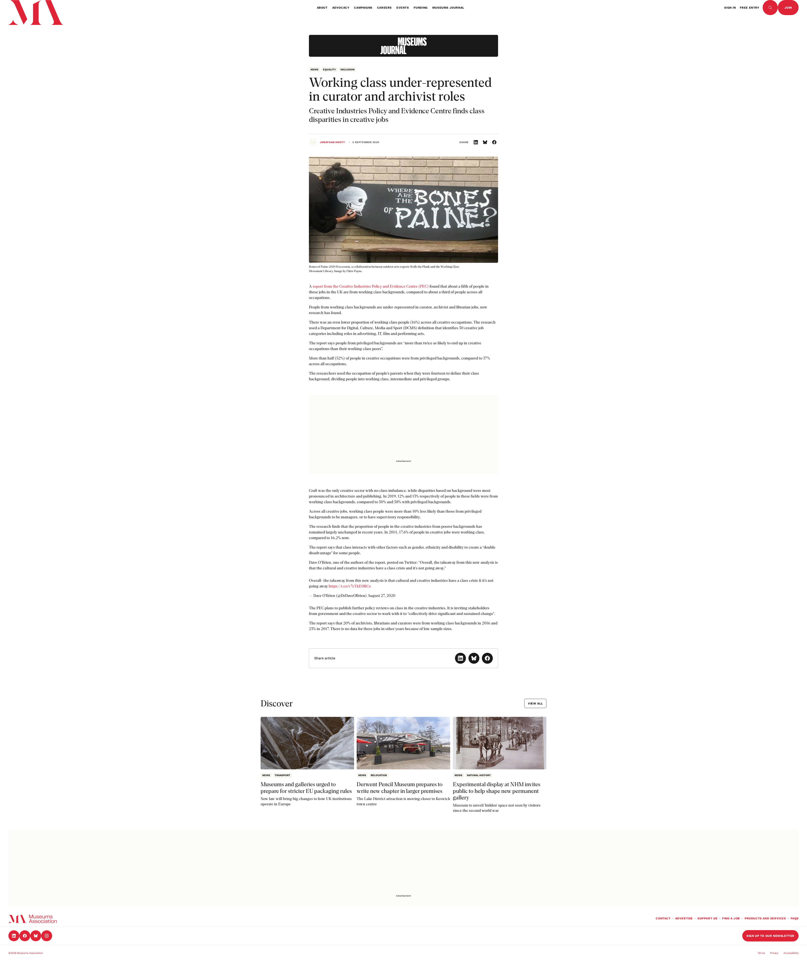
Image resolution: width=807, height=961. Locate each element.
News (314, 69)
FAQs (795, 918)
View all (535, 703)
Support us (707, 918)
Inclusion (347, 69)
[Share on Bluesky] (485, 142)
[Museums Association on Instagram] (46, 935)
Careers (384, 7)
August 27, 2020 (381, 595)
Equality (329, 69)
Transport (282, 775)
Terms (761, 953)
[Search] (770, 7)
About (322, 7)
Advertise (684, 918)
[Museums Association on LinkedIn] (13, 935)
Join (788, 7)
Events (402, 7)
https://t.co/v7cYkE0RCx (350, 586)
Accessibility (791, 953)
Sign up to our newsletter (770, 935)
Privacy (774, 953)
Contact (663, 918)
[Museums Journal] (403, 46)
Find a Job (731, 918)
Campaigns (363, 7)
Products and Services (765, 918)
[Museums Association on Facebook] (24, 935)
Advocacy (340, 7)
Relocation (379, 775)
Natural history (479, 775)
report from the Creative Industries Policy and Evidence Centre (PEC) (371, 286)
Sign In (730, 7)
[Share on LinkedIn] (476, 142)
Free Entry (749, 7)
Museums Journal (448, 7)
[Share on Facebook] (494, 142)
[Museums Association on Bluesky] (35, 935)
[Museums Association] (32, 7)
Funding (421, 7)
